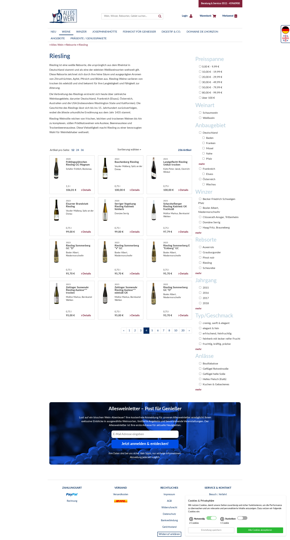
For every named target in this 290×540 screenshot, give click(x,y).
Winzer (81, 31)
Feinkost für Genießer (139, 31)
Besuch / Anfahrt (218, 494)
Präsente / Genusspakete (88, 38)
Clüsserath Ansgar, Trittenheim (220, 217)
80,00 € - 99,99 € (212, 92)
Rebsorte (71, 44)
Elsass (209, 174)
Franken (210, 143)
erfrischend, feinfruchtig (216, 333)
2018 (205, 303)
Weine (66, 31)
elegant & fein (210, 328)
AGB (169, 501)
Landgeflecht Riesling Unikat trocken (175, 163)
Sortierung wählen (128, 149)
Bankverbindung (169, 520)
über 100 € (208, 98)
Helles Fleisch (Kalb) (214, 379)
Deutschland (210, 132)
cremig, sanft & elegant (216, 323)
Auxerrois (208, 247)
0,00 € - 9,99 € (210, 66)
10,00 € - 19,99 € (212, 72)
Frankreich (208, 169)
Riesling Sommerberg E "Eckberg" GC (176, 247)
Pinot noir (208, 257)
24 (78, 150)
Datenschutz (169, 514)
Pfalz (208, 158)
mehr (202, 164)
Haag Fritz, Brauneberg (216, 227)
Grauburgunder (211, 252)
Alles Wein (57, 44)
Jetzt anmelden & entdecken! (145, 444)
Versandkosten (120, 494)
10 (175, 330)
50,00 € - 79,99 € (212, 87)
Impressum (169, 494)
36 (82, 150)
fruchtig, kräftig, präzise (216, 344)
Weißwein (208, 118)
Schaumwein (210, 112)
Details (87, 190)
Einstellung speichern (211, 530)
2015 (205, 287)
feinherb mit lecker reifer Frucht (221, 338)
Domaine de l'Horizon (202, 31)
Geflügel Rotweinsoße (215, 368)
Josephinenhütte (104, 31)
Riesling (83, 44)
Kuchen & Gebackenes (215, 384)
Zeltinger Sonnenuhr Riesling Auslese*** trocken (77, 290)
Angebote (58, 38)
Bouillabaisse (210, 363)
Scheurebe (208, 268)
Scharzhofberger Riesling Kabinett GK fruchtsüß (175, 206)
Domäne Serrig (211, 222)
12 (73, 150)
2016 (205, 293)
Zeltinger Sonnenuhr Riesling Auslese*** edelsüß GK (126, 290)
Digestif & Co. (171, 31)
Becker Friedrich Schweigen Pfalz (216, 201)
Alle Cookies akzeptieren (260, 530)
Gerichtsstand (169, 527)
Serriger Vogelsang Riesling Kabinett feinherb (125, 206)
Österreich (208, 179)
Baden (209, 138)
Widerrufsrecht (169, 507)
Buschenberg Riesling (127, 162)
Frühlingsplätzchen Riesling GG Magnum (78, 163)
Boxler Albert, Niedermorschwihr (209, 210)
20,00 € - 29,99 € (212, 77)
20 (182, 330)
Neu (53, 31)
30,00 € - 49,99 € (212, 82)
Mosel (209, 148)
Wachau (210, 184)
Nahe (208, 153)
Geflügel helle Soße (213, 374)
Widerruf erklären (169, 534)
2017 (205, 298)
